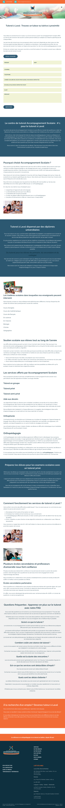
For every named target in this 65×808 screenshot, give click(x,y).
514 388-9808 (37, 782)
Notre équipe (37, 751)
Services (36, 747)
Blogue (36, 755)
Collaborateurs (7, 767)
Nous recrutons (7, 765)
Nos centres (37, 753)
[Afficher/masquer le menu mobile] (61, 7)
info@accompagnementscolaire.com (24, 1)
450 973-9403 (37, 772)
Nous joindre (37, 757)
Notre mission (38, 749)
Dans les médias (7, 769)
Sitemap (36, 759)
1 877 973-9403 (9, 1)
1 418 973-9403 (37, 796)
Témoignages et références (11, 771)
